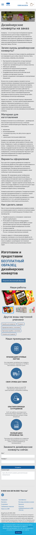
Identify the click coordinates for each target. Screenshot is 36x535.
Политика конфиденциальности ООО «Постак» (26, 508)
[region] (18, 302)
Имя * (3, 453)
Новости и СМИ (5, 508)
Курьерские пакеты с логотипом (11, 327)
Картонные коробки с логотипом (11, 330)
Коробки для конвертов (8, 324)
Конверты (21, 324)
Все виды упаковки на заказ (26, 502)
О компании (4, 504)
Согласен (18, 532)
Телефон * (4, 458)
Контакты (4, 502)
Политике (30, 526)
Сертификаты (22, 499)
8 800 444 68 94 (23, 5)
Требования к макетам (7, 506)
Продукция (4, 499)
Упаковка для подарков (8, 334)
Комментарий (5, 470)
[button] (8, 310)
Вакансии (21, 504)
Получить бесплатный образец (13, 280)
